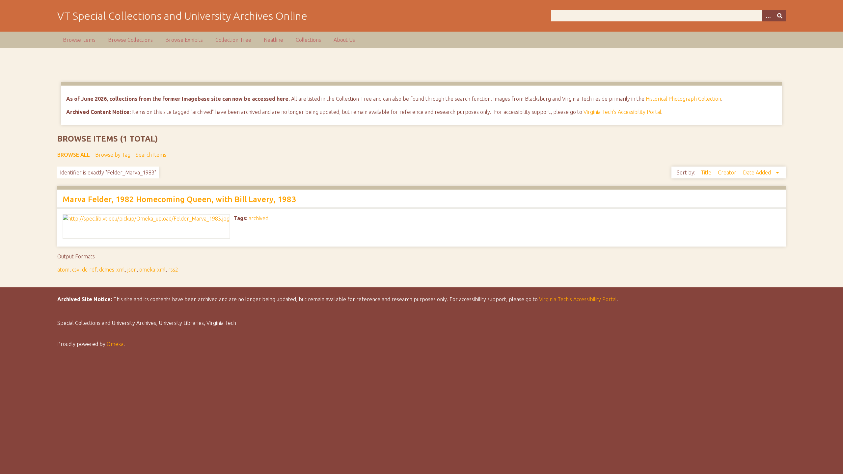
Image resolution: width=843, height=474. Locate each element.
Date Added (757, 172)
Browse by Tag (112, 155)
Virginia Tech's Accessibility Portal (622, 112)
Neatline (273, 40)
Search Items (151, 155)
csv (75, 270)
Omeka (115, 344)
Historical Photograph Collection (683, 99)
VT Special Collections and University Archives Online (182, 16)
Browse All (73, 155)
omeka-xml (152, 270)
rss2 (173, 270)
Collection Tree (233, 40)
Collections (308, 40)
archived (258, 218)
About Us (344, 40)
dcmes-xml (112, 270)
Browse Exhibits (184, 40)
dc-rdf (89, 270)
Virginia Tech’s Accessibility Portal (578, 299)
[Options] (768, 15)
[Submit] (780, 15)
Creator (728, 172)
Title (707, 172)
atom (63, 270)
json (132, 270)
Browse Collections (130, 40)
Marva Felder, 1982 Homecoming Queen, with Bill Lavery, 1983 (179, 199)
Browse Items (79, 40)
